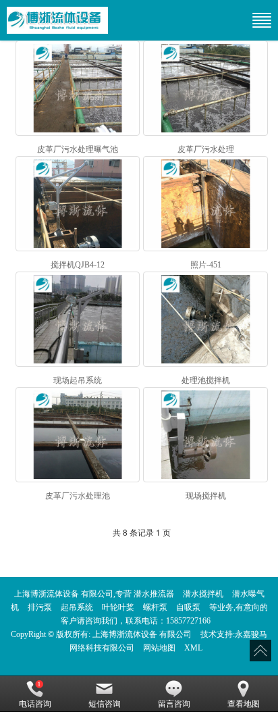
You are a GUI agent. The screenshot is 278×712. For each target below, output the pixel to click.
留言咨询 (174, 704)
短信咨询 (104, 704)
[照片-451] (205, 203)
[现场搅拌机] (205, 434)
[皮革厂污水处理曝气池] (78, 88)
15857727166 (188, 621)
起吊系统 (77, 607)
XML (193, 648)
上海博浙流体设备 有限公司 (142, 634)
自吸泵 (188, 607)
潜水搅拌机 (203, 594)
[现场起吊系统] (78, 319)
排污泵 (40, 607)
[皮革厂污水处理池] (78, 434)
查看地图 (243, 704)
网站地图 (159, 648)
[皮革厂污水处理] (205, 88)
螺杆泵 (155, 607)
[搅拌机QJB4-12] (78, 203)
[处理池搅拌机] (205, 319)
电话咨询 (35, 704)
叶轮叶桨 (118, 607)
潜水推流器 (154, 594)
